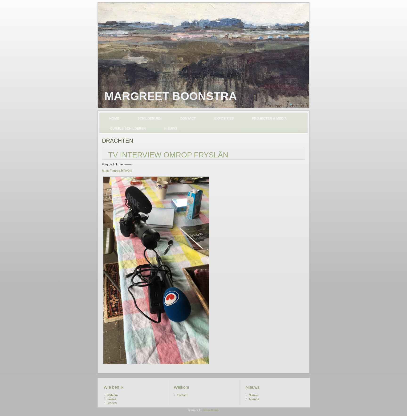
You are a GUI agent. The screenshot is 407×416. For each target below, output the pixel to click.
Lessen (112, 403)
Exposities (224, 118)
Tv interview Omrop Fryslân (168, 155)
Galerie (111, 399)
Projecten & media (269, 118)
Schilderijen (150, 118)
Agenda (254, 399)
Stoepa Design (210, 410)
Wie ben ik (113, 387)
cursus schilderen (128, 128)
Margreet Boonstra (170, 96)
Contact (188, 118)
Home (114, 118)
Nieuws (170, 128)
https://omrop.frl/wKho (117, 170)
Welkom (112, 395)
